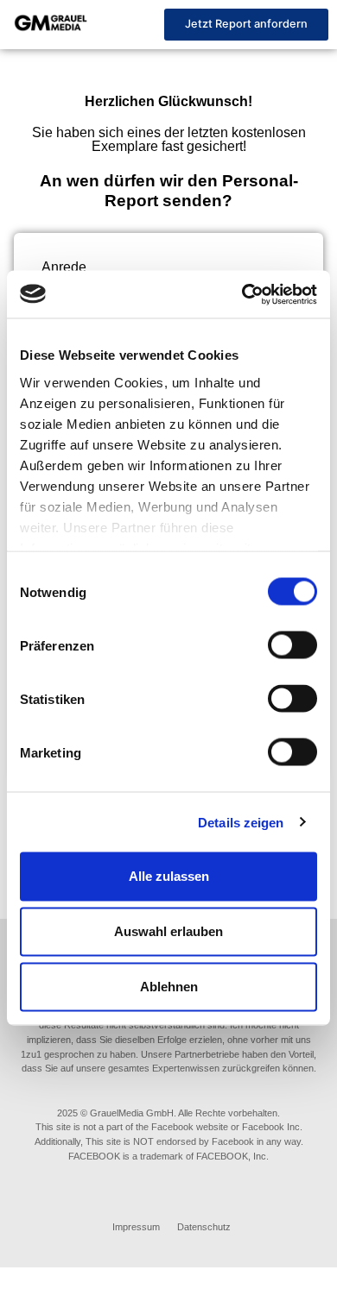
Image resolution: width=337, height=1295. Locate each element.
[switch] (292, 645)
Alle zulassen (169, 876)
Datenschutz (204, 1227)
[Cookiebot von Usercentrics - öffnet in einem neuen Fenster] (242, 294)
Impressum (136, 1227)
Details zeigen (240, 821)
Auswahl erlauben (168, 931)
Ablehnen (169, 986)
